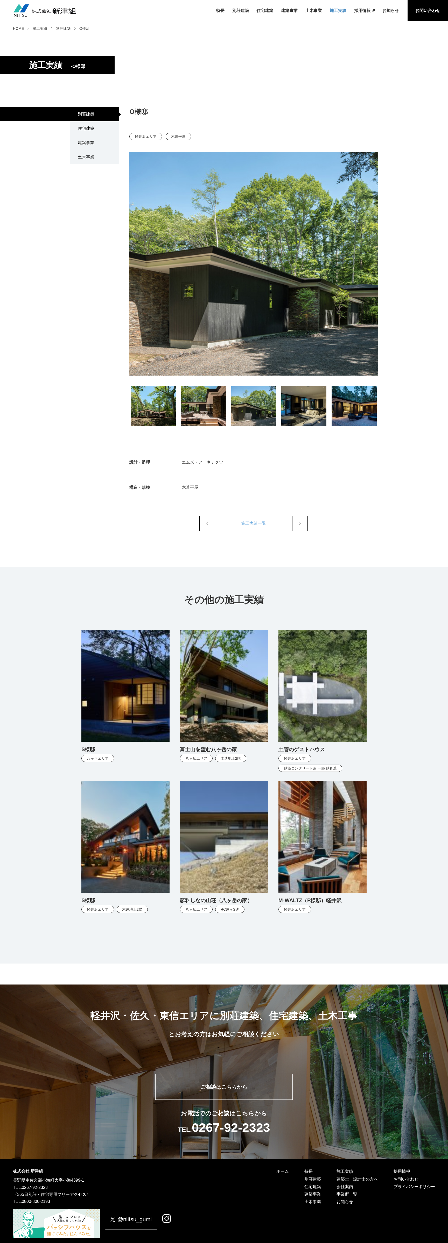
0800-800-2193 (36, 1201)
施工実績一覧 (253, 523)
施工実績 (338, 10)
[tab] (153, 406)
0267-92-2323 (35, 1187)
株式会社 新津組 (28, 1171)
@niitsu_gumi (134, 1219)
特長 (220, 10)
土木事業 (313, 10)
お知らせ (390, 10)
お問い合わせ (427, 10)
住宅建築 (265, 10)
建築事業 (289, 10)
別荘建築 (240, 10)
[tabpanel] (253, 264)
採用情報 (362, 10)
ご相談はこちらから (224, 1087)
